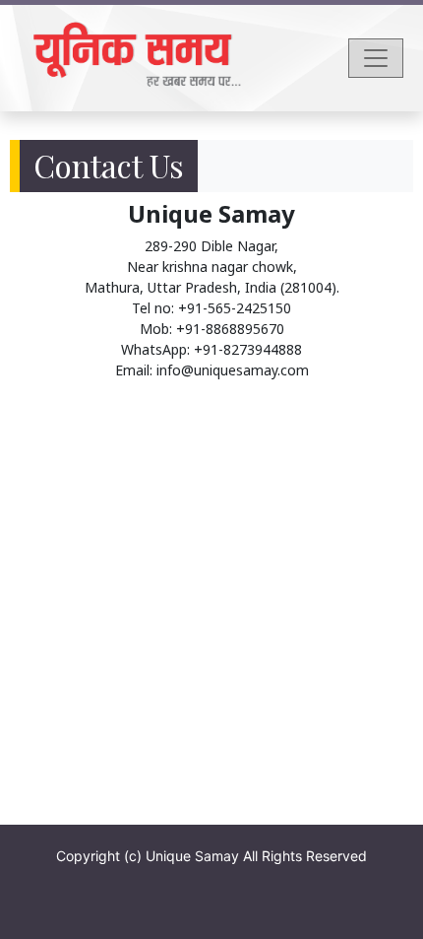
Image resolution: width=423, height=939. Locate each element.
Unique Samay (192, 855)
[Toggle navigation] (375, 58)
